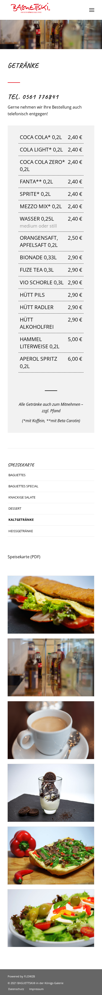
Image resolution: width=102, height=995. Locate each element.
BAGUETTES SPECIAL (23, 486)
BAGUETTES (17, 475)
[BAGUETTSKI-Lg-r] (42, 10)
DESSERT (14, 508)
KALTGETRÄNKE (21, 519)
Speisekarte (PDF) (24, 556)
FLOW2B (29, 976)
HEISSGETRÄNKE (20, 531)
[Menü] (91, 10)
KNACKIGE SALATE (21, 497)
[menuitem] (91, 10)
